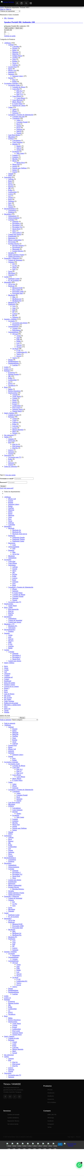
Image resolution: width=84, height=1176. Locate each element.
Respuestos (16, 324)
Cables (10, 107)
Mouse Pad (16, 164)
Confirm (7, 675)
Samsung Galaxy (17, 76)
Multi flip (15, 54)
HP (13, 312)
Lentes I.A (7, 369)
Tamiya (18, 354)
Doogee (14, 48)
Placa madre (16, 289)
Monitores (11, 556)
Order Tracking (9, 701)
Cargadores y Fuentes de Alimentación (20, 115)
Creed (14, 420)
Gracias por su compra (11, 686)
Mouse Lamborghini (14, 240)
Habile (18, 341)
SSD (13, 548)
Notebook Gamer (13, 278)
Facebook (50, 1121)
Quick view (19, 28)
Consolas (11, 220)
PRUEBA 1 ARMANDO (12, 705)
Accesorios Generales (11, 83)
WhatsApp (51, 1118)
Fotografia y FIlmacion (11, 258)
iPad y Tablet (8, 607)
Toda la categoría (9, 723)
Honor (10, 68)
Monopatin (15, 249)
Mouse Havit (20, 162)
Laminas (15, 155)
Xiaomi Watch (17, 411)
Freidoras (11, 212)
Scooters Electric (13, 243)
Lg (9, 382)
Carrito (6, 670)
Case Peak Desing (14, 135)
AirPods (11, 179)
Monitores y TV (9, 624)
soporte (14, 166)
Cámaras (11, 262)
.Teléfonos (7, 43)
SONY (10, 383)
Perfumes (11, 417)
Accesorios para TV (14, 457)
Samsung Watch (17, 409)
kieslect (14, 402)
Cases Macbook (17, 100)
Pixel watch (16, 407)
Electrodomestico (9, 629)
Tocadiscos (11, 385)
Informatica (7, 282)
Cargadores (16, 118)
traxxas (18, 356)
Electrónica (7, 214)
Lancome (15, 426)
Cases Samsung (17, 142)
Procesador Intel (17, 293)
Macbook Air (16, 530)
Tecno (14, 63)
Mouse (14, 161)
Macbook (11, 528)
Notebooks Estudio (18, 537)
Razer (10, 199)
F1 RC (18, 350)
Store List (7, 708)
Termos (18, 150)
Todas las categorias (10, 466)
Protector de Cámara (19, 105)
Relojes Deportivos (14, 391)
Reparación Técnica (13, 1121)
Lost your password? (7, 488)
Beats (10, 181)
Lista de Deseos (9, 694)
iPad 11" (19, 92)
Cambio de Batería (13, 1118)
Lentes (6, 367)
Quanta (10, 197)
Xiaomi (10, 78)
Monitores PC (12, 302)
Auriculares (8, 177)
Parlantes (11, 18)
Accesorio (11, 321)
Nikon (14, 267)
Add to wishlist (9, 28)
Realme (14, 61)
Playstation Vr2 (17, 227)
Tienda (6, 710)
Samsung (11, 74)
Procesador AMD (18, 291)
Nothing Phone (17, 56)
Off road (15, 334)
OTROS (11, 138)
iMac (14, 297)
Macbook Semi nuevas (19, 534)
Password (4, 482)
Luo (9, 196)
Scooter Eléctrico (17, 251)
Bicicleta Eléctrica (18, 245)
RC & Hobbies (52, 1102)
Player (18, 127)
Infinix (14, 50)
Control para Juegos (14, 234)
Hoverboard (16, 247)
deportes (15, 144)
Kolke (10, 190)
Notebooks (11, 304)
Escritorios (15, 151)
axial (17, 337)
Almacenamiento (13, 218)
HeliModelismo (13, 361)
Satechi (18, 131)
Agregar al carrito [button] (9, 36)
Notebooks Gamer (18, 541)
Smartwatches (12, 393)
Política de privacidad (11, 703)
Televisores (7, 455)
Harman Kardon (13, 374)
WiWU (10, 175)
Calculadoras (16, 140)
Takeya (18, 148)
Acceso (3, 486)
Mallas (10, 389)
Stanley (18, 146)
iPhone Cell (12, 70)
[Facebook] (5, 1097)
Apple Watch (16, 396)
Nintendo (15, 221)
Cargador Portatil (21, 122)
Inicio (2, 7)
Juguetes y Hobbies (10, 319)
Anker (14, 109)
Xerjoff (14, 433)
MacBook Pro (16, 301)
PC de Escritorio (13, 280)
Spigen (14, 170)
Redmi (14, 81)
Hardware (11, 286)
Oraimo (18, 126)
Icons (6, 690)
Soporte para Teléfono (19, 168)
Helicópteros (16, 330)
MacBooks (11, 295)
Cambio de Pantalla (13, 1114)
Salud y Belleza (9, 413)
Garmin (14, 398)
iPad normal (16, 446)
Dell (13, 310)
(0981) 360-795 (52, 1114)
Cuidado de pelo (13, 415)
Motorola (15, 52)
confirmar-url (8, 677)
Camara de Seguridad (15, 260)
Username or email (7, 478)
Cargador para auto (18, 116)
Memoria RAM (17, 288)
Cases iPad (15, 89)
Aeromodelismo (13, 326)
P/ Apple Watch (17, 103)
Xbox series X (17, 232)
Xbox (14, 231)
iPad (9, 442)
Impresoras (11, 238)
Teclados (11, 253)
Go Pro (14, 266)
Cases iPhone (16, 96)
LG (9, 461)
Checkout (7, 673)
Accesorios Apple (14, 85)
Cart (5, 672)
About (6, 668)
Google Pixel (12, 67)
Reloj (6, 387)
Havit (18, 124)
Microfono (11, 137)
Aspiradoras (12, 210)
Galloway (15, 422)
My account (8, 697)
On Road (15, 348)
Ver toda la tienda (12, 1124)
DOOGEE (11, 441)
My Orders (7, 699)
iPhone (14, 111)
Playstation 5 (16, 225)
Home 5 (6, 688)
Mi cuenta (7, 696)
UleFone (15, 65)
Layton (14, 428)
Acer (13, 306)
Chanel (14, 418)
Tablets (6, 437)
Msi (13, 315)
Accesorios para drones (19, 323)
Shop (5, 707)
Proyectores (12, 242)
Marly (14, 431)
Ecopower (11, 372)
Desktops (11, 550)
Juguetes (7, 633)
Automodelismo (13, 332)
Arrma (18, 336)
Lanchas (15, 365)
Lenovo (10, 194)
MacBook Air (16, 299)
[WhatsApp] (19, 1097)
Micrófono (11, 273)
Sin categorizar (9, 435)
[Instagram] (10, 1097)
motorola (11, 72)
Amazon (11, 439)
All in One (11, 284)
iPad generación (13, 609)
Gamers (6, 650)
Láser (14, 545)
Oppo (14, 59)
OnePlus (15, 57)
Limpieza (15, 157)
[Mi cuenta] (17, 3)
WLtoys (19, 347)
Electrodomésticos (10, 208)
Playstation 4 (16, 223)
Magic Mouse (16, 102)
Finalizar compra (9, 684)
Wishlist (6, 712)
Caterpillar (15, 46)
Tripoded (11, 275)
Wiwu (10, 205)
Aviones (15, 328)
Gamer (6, 277)
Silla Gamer (20, 153)
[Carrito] (21, 3)
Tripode (10, 173)
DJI (13, 264)
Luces (10, 271)
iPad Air (15, 444)
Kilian (14, 424)
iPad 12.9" (19, 94)
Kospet (14, 404)
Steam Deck (16, 229)
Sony (10, 203)
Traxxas (19, 345)
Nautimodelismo (13, 363)
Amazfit (15, 394)
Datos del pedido (9, 683)
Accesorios (7, 559)
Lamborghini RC (21, 352)
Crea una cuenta (10, 475)
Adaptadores (12, 216)
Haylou (10, 185)
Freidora (11, 631)
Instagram (51, 1124)
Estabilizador (12, 236)
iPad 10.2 (19, 91)
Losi (17, 343)
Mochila (15, 159)
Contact (6, 679)
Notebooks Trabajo (18, 539)
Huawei (10, 186)
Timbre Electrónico (14, 256)
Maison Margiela (17, 429)
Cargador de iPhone (18, 87)
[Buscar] (26, 3)
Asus (14, 308)
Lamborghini (12, 192)
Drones (10, 359)
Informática (7, 526)
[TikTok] (15, 1097)
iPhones (50, 1090)
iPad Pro (15, 448)
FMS (18, 339)
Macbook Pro (16, 532)
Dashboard (7, 681)
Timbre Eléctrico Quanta (16, 255)
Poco (14, 80)
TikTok (49, 1127)
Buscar (22, 718)
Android (11, 45)
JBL (5, 18)
